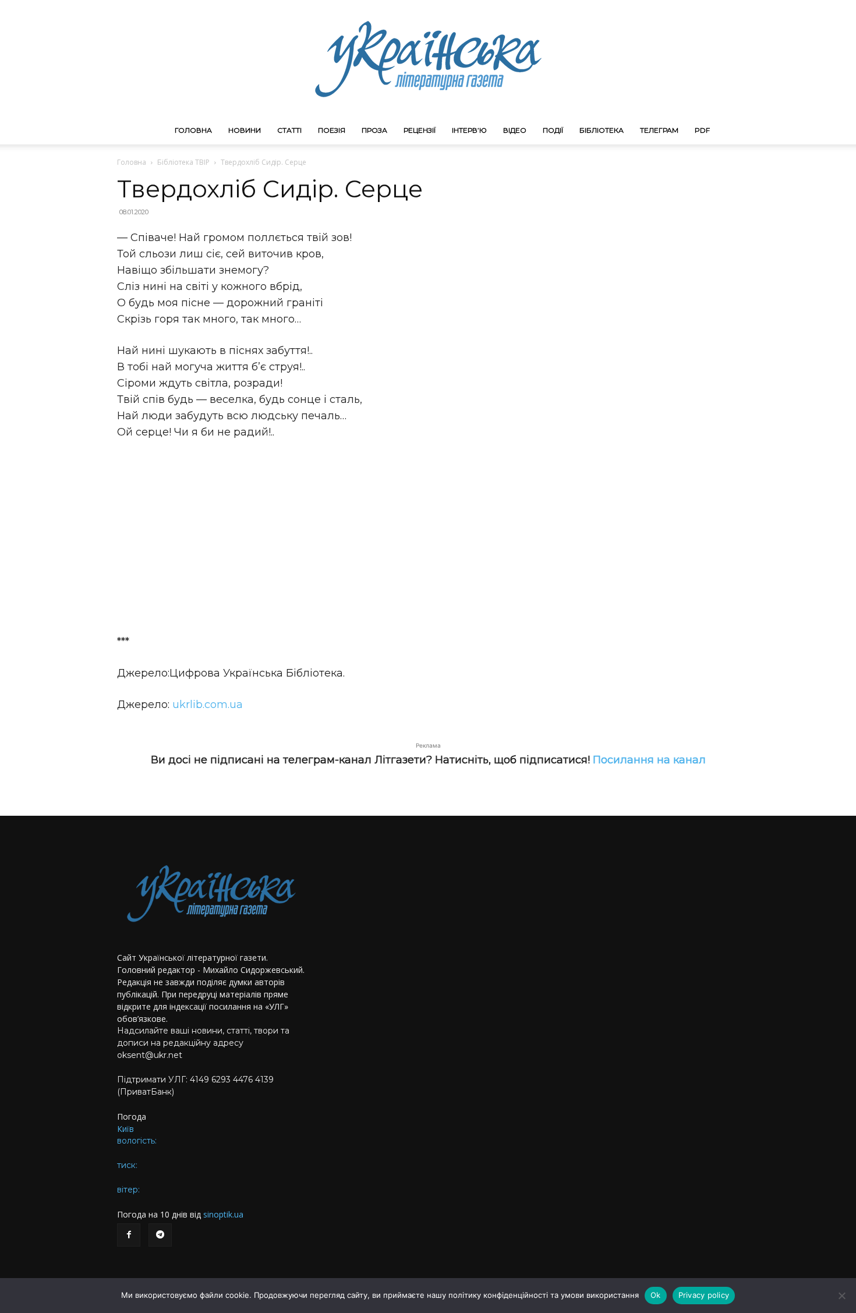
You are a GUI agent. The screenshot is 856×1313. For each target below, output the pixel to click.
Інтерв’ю (469, 130)
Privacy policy (704, 1295)
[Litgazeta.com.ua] (428, 58)
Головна (193, 130)
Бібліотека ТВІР (183, 162)
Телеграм (659, 130)
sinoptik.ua (223, 1214)
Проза (374, 130)
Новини (244, 130)
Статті (289, 130)
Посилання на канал (649, 759)
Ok (655, 1295)
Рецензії (420, 130)
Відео (514, 130)
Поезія (331, 130)
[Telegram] (160, 1235)
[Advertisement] (428, 536)
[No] (841, 1295)
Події (553, 130)
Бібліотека (601, 130)
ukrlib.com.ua (207, 704)
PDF (702, 130)
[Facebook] (128, 1235)
